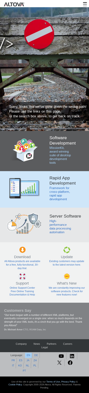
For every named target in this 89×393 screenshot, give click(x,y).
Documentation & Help (22, 294)
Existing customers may (62, 261)
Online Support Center (22, 287)
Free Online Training (22, 291)
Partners (51, 343)
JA (27, 360)
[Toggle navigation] (85, 4)
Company (21, 343)
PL (34, 365)
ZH (35, 360)
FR (13, 360)
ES (20, 360)
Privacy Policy (68, 381)
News (37, 343)
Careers (67, 343)
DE (36, 355)
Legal (44, 347)
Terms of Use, (53, 381)
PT (24, 370)
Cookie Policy (15, 384)
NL (27, 365)
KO (20, 365)
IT (13, 365)
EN (28, 355)
